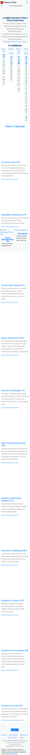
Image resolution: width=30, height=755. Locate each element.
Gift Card (4, 56)
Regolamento (24, 735)
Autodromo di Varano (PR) (12, 600)
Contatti (4, 735)
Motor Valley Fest (22, 234)
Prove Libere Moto (19, 61)
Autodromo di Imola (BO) (12, 705)
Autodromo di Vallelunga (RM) (14, 550)
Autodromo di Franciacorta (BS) (14, 650)
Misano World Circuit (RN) (12, 337)
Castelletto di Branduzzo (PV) (14, 214)
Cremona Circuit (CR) (10, 162)
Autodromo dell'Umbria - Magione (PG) (11, 499)
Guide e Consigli (11, 61)
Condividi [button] (14, 730)
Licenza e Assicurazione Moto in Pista (7, 239)
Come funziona (13, 735)
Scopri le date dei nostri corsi (9, 179)
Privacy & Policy (12, 737)
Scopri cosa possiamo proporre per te (12, 720)
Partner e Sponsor (26, 61)
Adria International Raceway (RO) (13, 444)
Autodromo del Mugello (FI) (13, 390)
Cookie (21, 737)
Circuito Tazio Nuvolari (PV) (13, 285)
